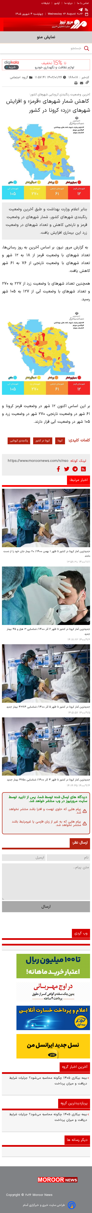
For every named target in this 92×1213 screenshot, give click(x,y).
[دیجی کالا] (46, 64)
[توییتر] (66, 469)
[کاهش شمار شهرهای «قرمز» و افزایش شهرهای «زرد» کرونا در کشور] (46, 157)
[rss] (87, 9)
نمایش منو (46, 37)
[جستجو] (86, 48)
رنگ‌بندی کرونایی (19, 441)
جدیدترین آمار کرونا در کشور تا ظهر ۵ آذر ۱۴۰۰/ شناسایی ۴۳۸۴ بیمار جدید (48, 707)
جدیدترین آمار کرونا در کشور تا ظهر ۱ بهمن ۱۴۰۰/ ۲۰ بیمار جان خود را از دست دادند (46, 553)
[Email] (81, 83)
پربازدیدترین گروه (74, 1103)
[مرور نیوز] (46, 24)
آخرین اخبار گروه (75, 1067)
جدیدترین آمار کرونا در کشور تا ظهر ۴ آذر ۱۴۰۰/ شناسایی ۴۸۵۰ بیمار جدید (48, 780)
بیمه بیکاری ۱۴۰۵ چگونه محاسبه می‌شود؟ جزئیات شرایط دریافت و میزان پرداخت (48, 1081)
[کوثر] (46, 1018)
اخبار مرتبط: (78, 480)
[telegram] (81, 10)
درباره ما (68, 3)
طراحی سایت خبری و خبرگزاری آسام (44, 1205)
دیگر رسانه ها (77, 1140)
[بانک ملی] (46, 992)
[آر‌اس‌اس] (83, 469)
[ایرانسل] (46, 1046)
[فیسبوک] (58, 469)
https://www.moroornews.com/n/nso (38, 461)
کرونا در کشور (43, 441)
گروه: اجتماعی (19, 77)
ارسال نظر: (80, 843)
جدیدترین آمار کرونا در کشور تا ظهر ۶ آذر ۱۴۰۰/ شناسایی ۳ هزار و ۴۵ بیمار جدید (48, 631)
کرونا (60, 441)
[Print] (76, 83)
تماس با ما (83, 3)
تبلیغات (45, 3)
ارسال (46, 907)
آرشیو (57, 3)
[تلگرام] (75, 469)
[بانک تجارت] (46, 966)
